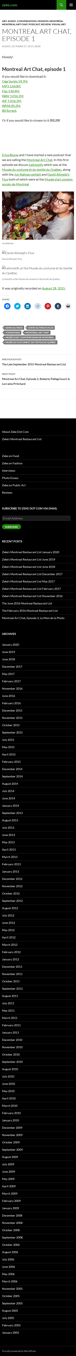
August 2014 (10, 783)
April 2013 (9, 849)
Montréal (56, 21)
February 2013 (11, 864)
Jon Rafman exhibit (28, 174)
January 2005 (10, 1332)
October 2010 (11, 1054)
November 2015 (12, 717)
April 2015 (9, 754)
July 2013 (8, 827)
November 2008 (12, 1222)
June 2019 (8, 652)
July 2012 (8, 915)
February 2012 (11, 952)
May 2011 (8, 1010)
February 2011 (11, 1025)
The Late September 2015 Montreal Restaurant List (34, 362)
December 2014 (12, 769)
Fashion (42, 21)
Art (4, 21)
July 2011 (8, 1003)
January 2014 (10, 805)
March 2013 (9, 857)
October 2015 (11, 725)
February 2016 (11, 703)
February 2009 (11, 1201)
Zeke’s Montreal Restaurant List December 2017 (32, 574)
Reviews (7, 492)
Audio (12, 21)
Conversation (26, 21)
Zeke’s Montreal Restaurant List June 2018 (28, 566)
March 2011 (9, 1018)
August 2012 (10, 908)
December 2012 (12, 878)
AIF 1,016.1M (11, 101)
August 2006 (10, 1252)
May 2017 (8, 674)
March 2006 (9, 1281)
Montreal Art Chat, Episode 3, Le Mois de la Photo (33, 618)
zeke (38, 46)
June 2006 (8, 1266)
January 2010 (10, 1120)
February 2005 (11, 1325)
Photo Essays (10, 478)
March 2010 (9, 1105)
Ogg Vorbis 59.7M (14, 81)
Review (46, 24)
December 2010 (12, 1039)
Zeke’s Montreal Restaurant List (22, 439)
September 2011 (12, 988)
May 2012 (8, 930)
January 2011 (10, 1032)
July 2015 (8, 739)
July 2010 (8, 1076)
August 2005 (10, 1310)
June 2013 (8, 835)
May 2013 (8, 842)
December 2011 (12, 966)
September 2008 (12, 1237)
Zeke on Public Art (14, 485)
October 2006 (11, 1244)
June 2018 (8, 659)
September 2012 (12, 900)
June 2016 (8, 696)
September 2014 (12, 776)
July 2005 (8, 1318)
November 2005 (12, 1288)
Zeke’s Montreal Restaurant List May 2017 (28, 581)
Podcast (34, 24)
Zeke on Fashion (12, 463)
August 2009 (10, 1157)
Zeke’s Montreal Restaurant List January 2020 (30, 552)
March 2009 (9, 1193)
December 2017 (12, 666)
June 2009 (8, 1171)
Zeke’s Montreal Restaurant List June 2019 (28, 559)
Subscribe (11, 526)
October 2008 (11, 1230)
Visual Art (59, 24)
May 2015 (8, 747)
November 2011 (12, 974)
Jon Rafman (12, 332)
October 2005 (11, 1296)
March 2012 (9, 944)
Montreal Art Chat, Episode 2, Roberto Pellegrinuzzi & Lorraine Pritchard (36, 378)
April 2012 (9, 937)
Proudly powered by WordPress (19, 1351)
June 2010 (8, 1083)
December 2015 (12, 710)
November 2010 (12, 1047)
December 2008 (12, 1215)
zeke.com (9, 5)
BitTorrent (9, 110)
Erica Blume (10, 155)
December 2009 (12, 1127)
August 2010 (10, 1069)
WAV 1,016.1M (12, 96)
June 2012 (8, 922)
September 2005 (12, 1303)
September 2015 (12, 732)
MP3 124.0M (11, 86)
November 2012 (12, 886)
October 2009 (11, 1142)
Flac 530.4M (10, 91)
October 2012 (11, 893)
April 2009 (9, 1186)
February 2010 (11, 1113)
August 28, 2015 (53, 288)
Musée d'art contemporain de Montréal (29, 337)
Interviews (8, 470)
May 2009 (8, 1179)
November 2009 (12, 1135)
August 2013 (10, 820)
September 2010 (12, 1061)
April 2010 (9, 1098)
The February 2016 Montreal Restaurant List (30, 610)
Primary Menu (71, 5)
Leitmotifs (36, 165)
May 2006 (8, 1274)
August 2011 (10, 996)
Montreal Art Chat (15, 24)
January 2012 (10, 959)
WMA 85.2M (11, 106)
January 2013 (10, 871)
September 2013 (12, 813)
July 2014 (8, 791)
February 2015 (11, 761)
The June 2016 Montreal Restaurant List (27, 603)
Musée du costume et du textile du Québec (31, 169)
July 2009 (8, 1164)
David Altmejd (14, 327)
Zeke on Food (10, 456)
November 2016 (12, 688)
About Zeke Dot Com (15, 431)
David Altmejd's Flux (40, 327)
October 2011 (11, 981)
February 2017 (11, 681)
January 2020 (10, 644)
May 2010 (8, 1091)
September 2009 (12, 1149)
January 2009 (10, 1208)
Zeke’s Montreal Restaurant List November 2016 (32, 596)
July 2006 (8, 1259)
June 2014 (8, 798)
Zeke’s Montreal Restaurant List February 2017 (31, 588)
